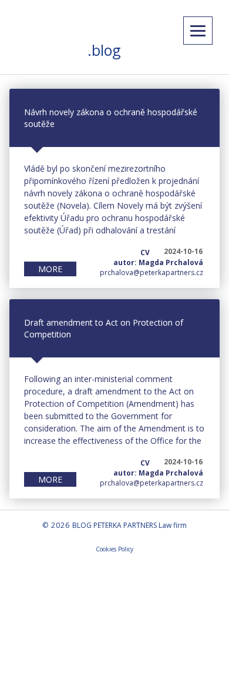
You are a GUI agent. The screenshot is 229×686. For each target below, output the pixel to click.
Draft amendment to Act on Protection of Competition (103, 328)
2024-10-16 (183, 251)
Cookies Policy (114, 549)
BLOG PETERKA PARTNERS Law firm (129, 525)
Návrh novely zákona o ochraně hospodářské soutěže (110, 117)
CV (145, 252)
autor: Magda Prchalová (158, 262)
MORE (50, 269)
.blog (104, 50)
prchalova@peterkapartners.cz (151, 272)
